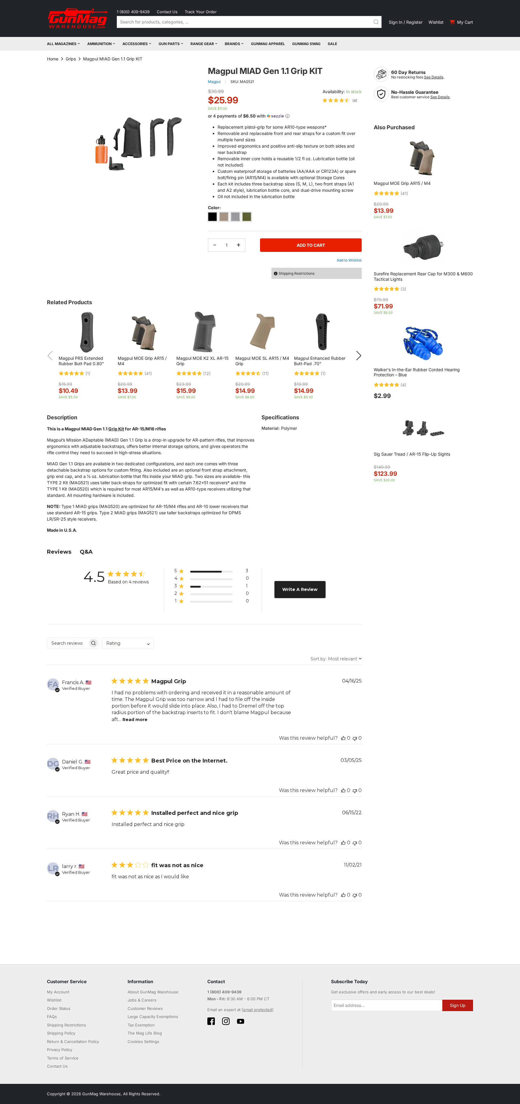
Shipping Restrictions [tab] (296, 273)
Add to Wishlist (349, 260)
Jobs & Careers (142, 1000)
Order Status (58, 1008)
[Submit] (376, 22)
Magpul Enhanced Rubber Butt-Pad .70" (319, 361)
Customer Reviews (145, 1008)
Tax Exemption (141, 1025)
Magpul (214, 81)
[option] (212, 216)
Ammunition (99, 43)
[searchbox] (67, 643)
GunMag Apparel (268, 43)
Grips (71, 58)
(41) (148, 374)
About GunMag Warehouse (153, 991)
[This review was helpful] (343, 738)
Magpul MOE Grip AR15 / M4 (402, 183)
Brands (232, 43)
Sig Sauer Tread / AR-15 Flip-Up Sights (412, 454)
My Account (58, 991)
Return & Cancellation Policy (73, 1041)
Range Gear (202, 43)
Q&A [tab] (86, 552)
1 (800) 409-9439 (133, 11)
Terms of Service (63, 1058)
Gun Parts (169, 43)
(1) (87, 374)
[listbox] (285, 218)
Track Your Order (201, 11)
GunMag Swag (306, 43)
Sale (332, 43)
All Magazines (61, 43)
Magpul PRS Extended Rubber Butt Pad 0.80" (81, 361)
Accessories (135, 43)
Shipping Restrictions (66, 1025)
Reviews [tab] (59, 552)
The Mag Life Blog (145, 1033)
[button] (285, 116)
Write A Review (299, 589)
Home (52, 58)
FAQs (52, 1016)
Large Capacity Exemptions (153, 1016)
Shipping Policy (61, 1033)
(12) (207, 374)
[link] (340, 100)
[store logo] (78, 18)
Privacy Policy (59, 1049)
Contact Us (167, 11)
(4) (403, 385)
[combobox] (249, 22)
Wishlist (436, 22)
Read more (134, 719)
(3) (403, 289)
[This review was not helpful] (355, 738)
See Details (433, 77)
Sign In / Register (405, 22)
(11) (265, 374)
